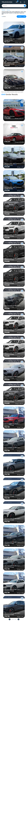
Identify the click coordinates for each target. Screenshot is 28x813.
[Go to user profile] (21, 2)
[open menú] (24, 2)
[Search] (25, 6)
